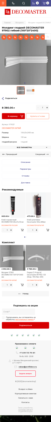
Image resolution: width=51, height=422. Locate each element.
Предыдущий (11, 154)
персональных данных (24, 319)
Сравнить (48, 37)
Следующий (40, 154)
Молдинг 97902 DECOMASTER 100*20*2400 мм (12, 275)
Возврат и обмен (25, 389)
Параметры (25, 169)
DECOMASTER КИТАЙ (11, 128)
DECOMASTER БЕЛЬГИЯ (35, 225)
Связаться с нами (25, 398)
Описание (25, 162)
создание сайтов (25, 410)
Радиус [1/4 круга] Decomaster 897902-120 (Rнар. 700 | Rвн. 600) (36, 275)
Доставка (25, 182)
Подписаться (25, 325)
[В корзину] (22, 230)
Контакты (25, 402)
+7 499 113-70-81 (27, 353)
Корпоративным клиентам (25, 394)
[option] (25, 59)
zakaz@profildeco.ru (28, 367)
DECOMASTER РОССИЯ (10, 225)
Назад (25, 293)
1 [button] (24, 83)
